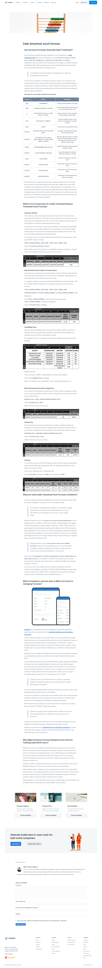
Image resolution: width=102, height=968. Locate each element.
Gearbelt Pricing (71, 942)
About (84, 944)
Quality (53, 944)
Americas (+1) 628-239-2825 (11, 949)
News (84, 949)
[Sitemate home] (10, 938)
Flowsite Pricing (71, 944)
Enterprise (85, 942)
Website (18, 914)
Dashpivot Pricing (71, 940)
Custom (53, 953)
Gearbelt (38, 944)
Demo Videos (86, 951)
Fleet (53, 949)
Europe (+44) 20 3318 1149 (11, 951)
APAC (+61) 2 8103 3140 (10, 947)
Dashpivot (27, 629)
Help (84, 957)
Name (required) (20, 901)
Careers (85, 946)
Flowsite (38, 946)
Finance (23, 862)
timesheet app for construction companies (56, 727)
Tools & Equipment (56, 951)
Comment (18, 885)
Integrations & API (87, 955)
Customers (86, 940)
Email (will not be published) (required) (27, 907)
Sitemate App (39, 949)
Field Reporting (55, 942)
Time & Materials (55, 946)
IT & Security (86, 953)
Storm (37, 940)
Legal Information (87, 965)
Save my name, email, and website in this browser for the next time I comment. (42, 921)
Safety (53, 940)
